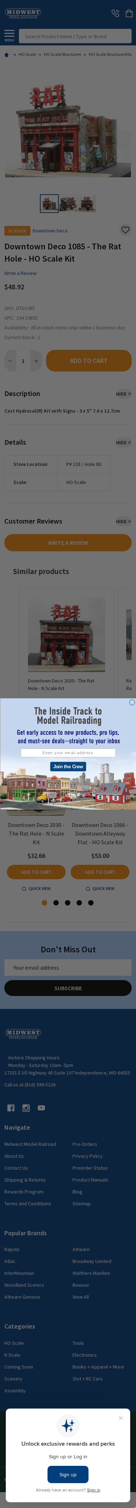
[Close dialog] (131, 702)
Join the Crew (68, 766)
